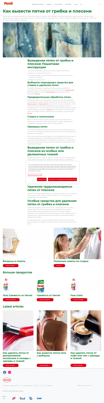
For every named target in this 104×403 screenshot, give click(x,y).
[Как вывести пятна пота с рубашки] (52, 339)
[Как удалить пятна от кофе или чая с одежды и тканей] (86, 339)
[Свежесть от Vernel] (52, 289)
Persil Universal (50, 92)
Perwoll (37, 94)
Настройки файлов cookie (35, 175)
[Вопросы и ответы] (26, 248)
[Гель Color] (86, 289)
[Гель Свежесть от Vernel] (18, 289)
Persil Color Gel (69, 90)
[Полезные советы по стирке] (77, 248)
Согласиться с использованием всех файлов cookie (62, 179)
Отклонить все (42, 179)
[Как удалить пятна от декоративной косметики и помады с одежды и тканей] (18, 339)
